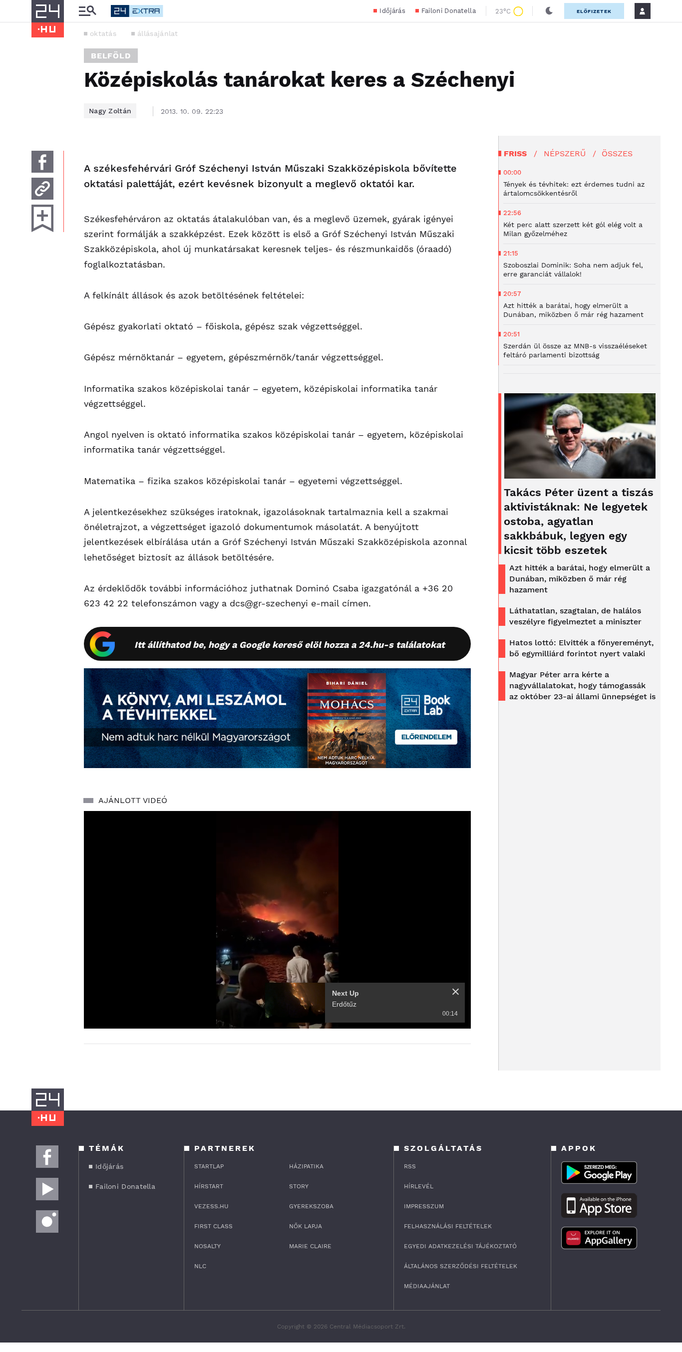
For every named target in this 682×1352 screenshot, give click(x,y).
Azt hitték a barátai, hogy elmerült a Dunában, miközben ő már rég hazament (579, 578)
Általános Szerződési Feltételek (460, 1266)
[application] (277, 920)
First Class (213, 1226)
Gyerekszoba (311, 1206)
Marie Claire (310, 1246)
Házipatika (306, 1166)
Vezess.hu (211, 1206)
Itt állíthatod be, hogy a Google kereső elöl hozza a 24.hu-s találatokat (289, 644)
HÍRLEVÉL (418, 1186)
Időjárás (392, 10)
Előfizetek (594, 11)
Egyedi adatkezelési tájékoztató (460, 1246)
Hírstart (208, 1186)
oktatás (103, 33)
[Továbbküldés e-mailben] (42, 189)
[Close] (455, 992)
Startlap (209, 1166)
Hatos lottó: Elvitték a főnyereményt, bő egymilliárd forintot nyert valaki (581, 648)
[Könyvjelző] (42, 218)
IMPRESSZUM (424, 1206)
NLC (200, 1266)
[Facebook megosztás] (42, 162)
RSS (410, 1166)
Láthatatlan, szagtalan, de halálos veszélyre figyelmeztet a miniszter (575, 616)
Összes (617, 153)
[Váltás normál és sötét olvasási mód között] (549, 11)
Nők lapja (305, 1226)
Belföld (111, 55)
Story (299, 1186)
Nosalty (207, 1246)
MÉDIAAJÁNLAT (427, 1286)
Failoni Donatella (448, 10)
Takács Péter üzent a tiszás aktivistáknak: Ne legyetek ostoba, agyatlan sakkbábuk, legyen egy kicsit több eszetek (579, 521)
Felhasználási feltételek (448, 1226)
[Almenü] (87, 11)
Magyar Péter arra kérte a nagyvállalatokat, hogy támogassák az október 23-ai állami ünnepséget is (582, 685)
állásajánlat (157, 33)
